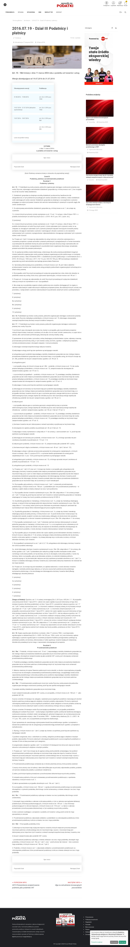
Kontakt (87, 924)
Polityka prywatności (91, 919)
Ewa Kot (91, 180)
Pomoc (87, 929)
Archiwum (27, 20)
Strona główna (17, 20)
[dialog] (109, 937)
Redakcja (18, 38)
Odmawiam (114, 942)
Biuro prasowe (89, 927)
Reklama (87, 932)
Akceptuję (122, 942)
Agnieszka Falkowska (95, 149)
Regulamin (88, 922)
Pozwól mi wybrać (96, 942)
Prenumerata (89, 917)
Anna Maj (92, 122)
